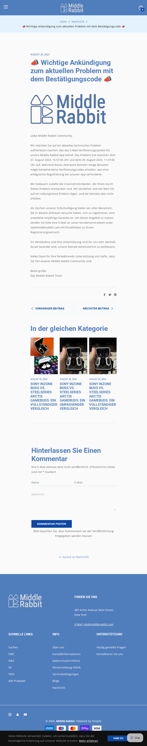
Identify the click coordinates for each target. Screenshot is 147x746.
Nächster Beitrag (96, 308)
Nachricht (78, 21)
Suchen (13, 647)
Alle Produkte (16, 681)
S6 (9, 667)
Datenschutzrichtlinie (66, 661)
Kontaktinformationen (66, 654)
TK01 (11, 674)
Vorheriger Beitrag (49, 308)
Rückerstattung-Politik (66, 667)
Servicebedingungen (65, 674)
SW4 (11, 661)
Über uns (58, 647)
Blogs (55, 681)
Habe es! (118, 738)
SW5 (11, 654)
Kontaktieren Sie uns (109, 654)
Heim (63, 21)
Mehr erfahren (88, 741)
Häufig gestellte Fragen (111, 647)
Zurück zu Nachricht (76, 557)
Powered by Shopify (88, 721)
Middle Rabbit (65, 721)
